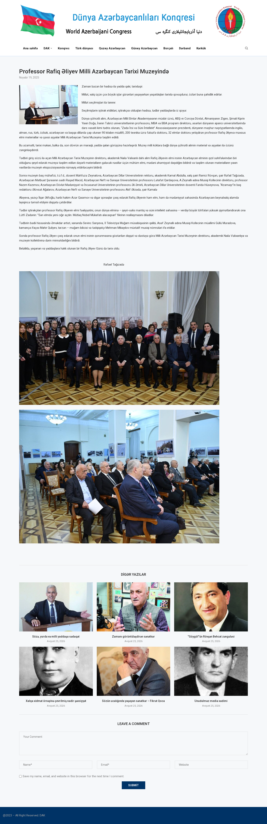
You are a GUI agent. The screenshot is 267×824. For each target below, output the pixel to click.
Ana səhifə (30, 48)
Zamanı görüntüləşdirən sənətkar (133, 636)
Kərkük (201, 48)
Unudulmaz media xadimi (211, 700)
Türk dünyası (84, 48)
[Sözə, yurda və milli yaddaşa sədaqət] (56, 606)
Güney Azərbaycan (144, 48)
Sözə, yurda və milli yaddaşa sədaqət (56, 636)
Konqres (63, 48)
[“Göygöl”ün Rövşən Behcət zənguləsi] (211, 606)
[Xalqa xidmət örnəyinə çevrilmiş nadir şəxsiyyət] (56, 671)
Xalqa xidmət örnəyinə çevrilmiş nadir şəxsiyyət (56, 700)
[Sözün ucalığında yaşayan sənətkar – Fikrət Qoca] (133, 671)
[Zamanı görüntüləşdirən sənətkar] (133, 606)
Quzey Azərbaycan (112, 48)
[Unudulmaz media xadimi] (211, 671)
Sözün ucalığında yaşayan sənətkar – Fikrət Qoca (133, 700)
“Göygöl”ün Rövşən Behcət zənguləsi (211, 636)
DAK (46, 48)
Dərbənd (185, 48)
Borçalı (168, 48)
